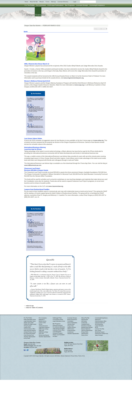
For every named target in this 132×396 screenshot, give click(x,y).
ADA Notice (84, 321)
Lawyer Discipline (99, 325)
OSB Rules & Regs (43, 332)
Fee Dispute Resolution (29, 333)
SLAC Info (41, 333)
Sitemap (53, 1)
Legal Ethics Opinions (44, 327)
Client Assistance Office (29, 329)
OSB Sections (70, 329)
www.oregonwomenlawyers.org (74, 78)
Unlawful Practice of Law (30, 332)
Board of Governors (72, 319)
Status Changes (99, 335)
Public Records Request (30, 330)
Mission (42, 1)
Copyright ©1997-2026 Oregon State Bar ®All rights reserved (39, 356)
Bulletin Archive (42, 321)
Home (26, 1)
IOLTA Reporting (99, 324)
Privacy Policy (84, 332)
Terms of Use (84, 335)
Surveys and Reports (44, 335)
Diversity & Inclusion (58, 325)
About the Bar (34, 1)
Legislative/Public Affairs (59, 330)
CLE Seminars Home (58, 319)
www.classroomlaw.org (55, 186)
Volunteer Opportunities (44, 336)
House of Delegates (72, 322)
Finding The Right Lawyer (30, 324)
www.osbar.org (99, 140)
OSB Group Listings (43, 329)
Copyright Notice (85, 324)
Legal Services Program (58, 328)
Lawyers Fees (27, 327)
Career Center (42, 322)
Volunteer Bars (71, 324)
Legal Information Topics (30, 321)
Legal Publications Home (59, 321)
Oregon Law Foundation (59, 334)
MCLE (96, 327)
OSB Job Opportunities (86, 330)
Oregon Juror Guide (28, 322)
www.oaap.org (79, 85)
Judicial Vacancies (43, 325)
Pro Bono (55, 336)
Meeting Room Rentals (87, 327)
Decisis (40, 324)
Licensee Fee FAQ (99, 329)
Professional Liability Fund (101, 333)
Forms (47, 1)
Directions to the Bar (86, 325)
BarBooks (42, 319)
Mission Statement (85, 329)
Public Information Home (30, 319)
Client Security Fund (29, 335)
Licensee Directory (63, 1)
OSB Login (41, 330)
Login (74, 1)
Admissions (98, 319)
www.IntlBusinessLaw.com (32, 165)
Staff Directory (84, 333)
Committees (70, 321)
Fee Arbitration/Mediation (59, 327)
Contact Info (84, 322)
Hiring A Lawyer (27, 325)
